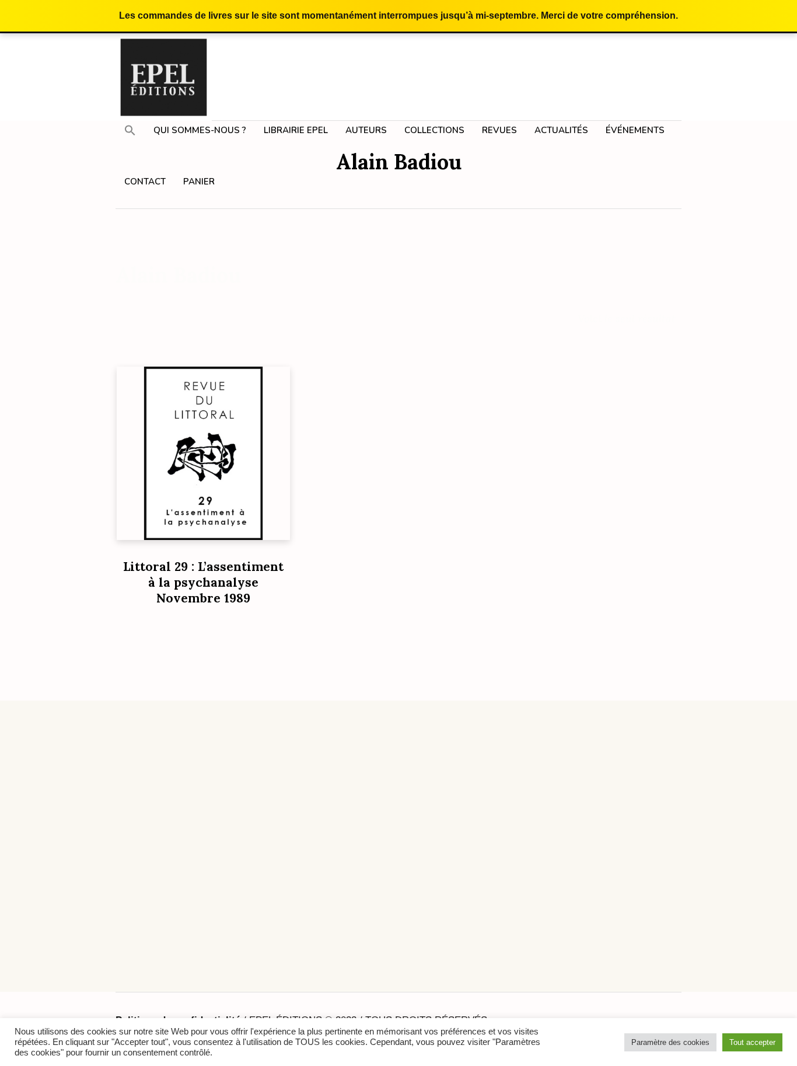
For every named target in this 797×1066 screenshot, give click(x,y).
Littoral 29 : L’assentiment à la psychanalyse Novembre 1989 (203, 582)
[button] (130, 130)
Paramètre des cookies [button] (670, 1042)
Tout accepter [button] (752, 1042)
